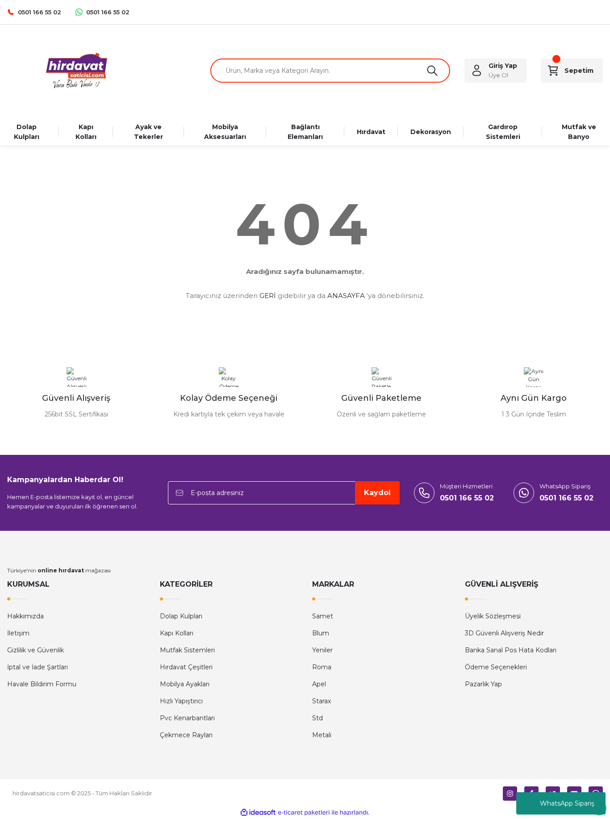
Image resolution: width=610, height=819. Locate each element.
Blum (320, 633)
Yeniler (322, 650)
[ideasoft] (258, 812)
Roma (321, 667)
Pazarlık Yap (483, 684)
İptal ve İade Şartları (37, 667)
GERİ (267, 295)
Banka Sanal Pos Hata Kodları (510, 650)
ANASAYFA (346, 295)
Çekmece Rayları (186, 735)
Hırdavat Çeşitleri (186, 667)
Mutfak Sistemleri (187, 650)
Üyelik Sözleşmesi (493, 616)
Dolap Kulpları (181, 616)
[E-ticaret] (304, 813)
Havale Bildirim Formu (41, 684)
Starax (321, 701)
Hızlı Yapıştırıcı (181, 701)
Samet (322, 616)
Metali (321, 735)
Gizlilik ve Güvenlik (35, 650)
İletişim (18, 633)
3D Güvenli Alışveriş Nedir (504, 633)
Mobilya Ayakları (184, 684)
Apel (319, 684)
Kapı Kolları (176, 633)
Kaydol (377, 492)
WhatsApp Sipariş (567, 803)
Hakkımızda (25, 616)
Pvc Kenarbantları (187, 718)
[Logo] (76, 70)
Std (317, 718)
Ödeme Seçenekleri (496, 667)
